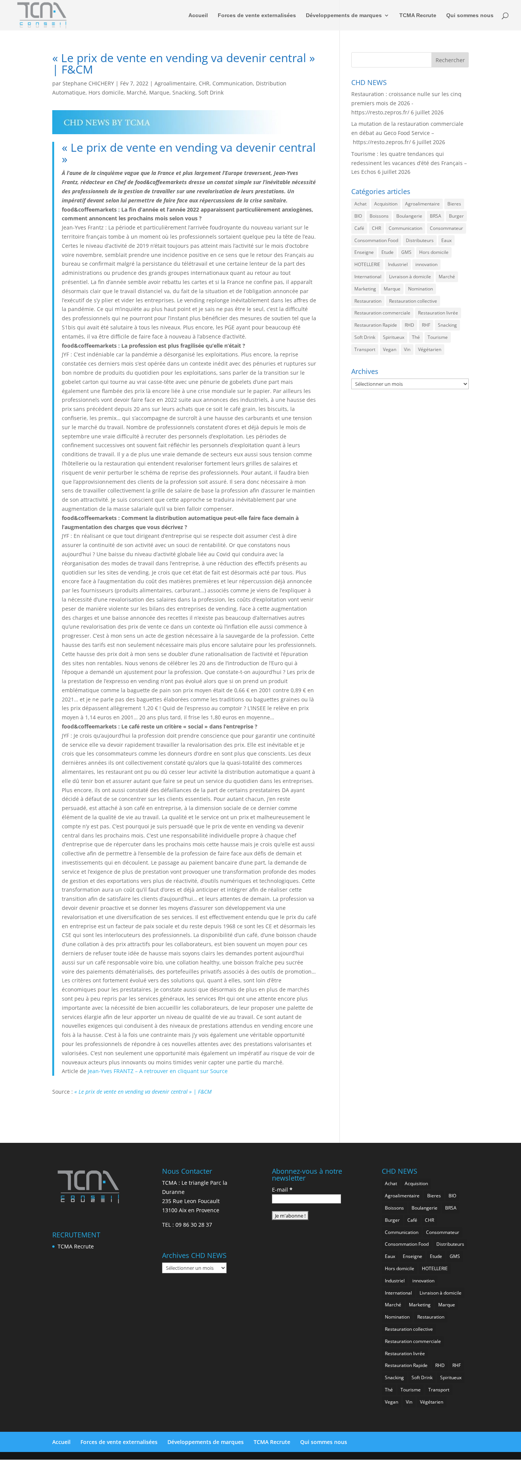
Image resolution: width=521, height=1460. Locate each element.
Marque (159, 92)
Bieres (454, 204)
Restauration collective (413, 301)
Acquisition (385, 204)
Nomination (420, 289)
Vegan (389, 349)
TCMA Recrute (417, 15)
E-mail (282, 1189)
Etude (387, 252)
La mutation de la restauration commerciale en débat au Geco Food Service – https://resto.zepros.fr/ (407, 133)
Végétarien (429, 349)
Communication (232, 83)
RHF (426, 325)
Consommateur (446, 228)
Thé (416, 337)
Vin (407, 349)
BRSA (435, 216)
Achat (360, 204)
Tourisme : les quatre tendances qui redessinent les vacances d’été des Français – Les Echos (409, 163)
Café (359, 228)
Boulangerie (409, 216)
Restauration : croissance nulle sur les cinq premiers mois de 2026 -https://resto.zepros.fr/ (406, 103)
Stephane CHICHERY (88, 83)
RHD (409, 325)
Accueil (198, 15)
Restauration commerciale (382, 313)
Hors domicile (106, 92)
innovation (426, 264)
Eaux (446, 240)
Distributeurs (420, 240)
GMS (406, 252)
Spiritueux (393, 337)
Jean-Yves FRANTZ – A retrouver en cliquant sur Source (158, 1071)
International (367, 276)
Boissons (379, 216)
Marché (136, 92)
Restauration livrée (438, 313)
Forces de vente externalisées (257, 15)
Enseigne (364, 252)
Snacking (183, 92)
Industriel (398, 264)
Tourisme (438, 337)
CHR (204, 83)
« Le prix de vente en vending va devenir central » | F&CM (143, 1091)
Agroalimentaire (175, 83)
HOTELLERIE (367, 264)
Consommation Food (376, 240)
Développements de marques (344, 15)
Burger (456, 216)
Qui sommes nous (470, 15)
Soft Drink (211, 92)
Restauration (367, 301)
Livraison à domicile (410, 276)
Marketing (365, 289)
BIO (358, 216)
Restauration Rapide (375, 325)
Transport (364, 349)
